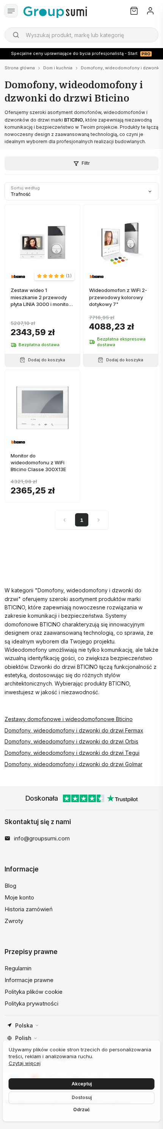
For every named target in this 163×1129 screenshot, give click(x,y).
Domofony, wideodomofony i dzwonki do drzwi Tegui (72, 753)
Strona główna (20, 67)
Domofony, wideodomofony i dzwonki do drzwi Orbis (71, 741)
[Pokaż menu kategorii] (11, 10)
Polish (23, 1038)
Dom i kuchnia (57, 67)
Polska (24, 1025)
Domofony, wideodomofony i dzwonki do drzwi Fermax (74, 730)
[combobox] (81, 35)
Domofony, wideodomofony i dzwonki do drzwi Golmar (74, 764)
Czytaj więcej (25, 1063)
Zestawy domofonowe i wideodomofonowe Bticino (69, 719)
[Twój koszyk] (134, 11)
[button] (54, 275)
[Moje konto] (150, 11)
